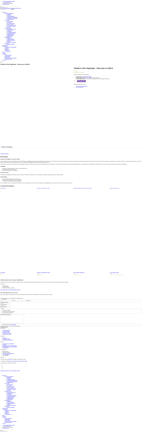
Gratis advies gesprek (6, 310)
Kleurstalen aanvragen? (4, 153)
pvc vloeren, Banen (6, 331)
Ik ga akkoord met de (9, 324)
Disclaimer (15, 370)
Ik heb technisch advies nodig (8, 312)
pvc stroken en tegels (6, 330)
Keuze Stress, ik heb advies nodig (8, 311)
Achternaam (28, 300)
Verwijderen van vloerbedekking (8, 343)
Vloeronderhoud (5, 347)
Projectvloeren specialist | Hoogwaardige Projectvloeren (17, 361)
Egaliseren (4, 344)
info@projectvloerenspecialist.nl (9, 1)
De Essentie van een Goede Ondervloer (10, 345)
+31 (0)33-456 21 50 (7, 2)
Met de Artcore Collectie (87, 76)
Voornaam (13, 300)
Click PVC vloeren (6, 332)
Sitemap (18, 370)
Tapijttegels (5, 337)
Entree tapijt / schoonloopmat (8, 339)
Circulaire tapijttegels (6, 338)
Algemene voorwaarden (4, 370)
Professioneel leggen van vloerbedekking (10, 346)
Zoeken (12, 9)
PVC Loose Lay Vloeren (7, 333)
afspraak (9, 359)
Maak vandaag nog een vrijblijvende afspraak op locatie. (10, 289)
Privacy (10, 370)
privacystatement (13, 324)
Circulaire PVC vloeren (7, 334)
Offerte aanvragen (6, 4)
